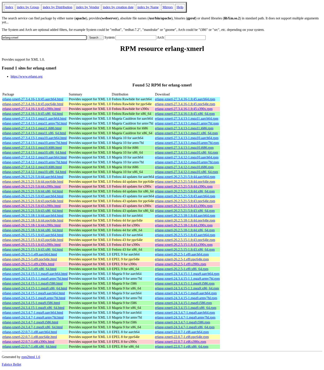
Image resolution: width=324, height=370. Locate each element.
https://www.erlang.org (27, 76)
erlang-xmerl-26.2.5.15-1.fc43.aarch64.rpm (185, 235)
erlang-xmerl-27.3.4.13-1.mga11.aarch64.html (34, 118)
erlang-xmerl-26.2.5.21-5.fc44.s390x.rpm (183, 186)
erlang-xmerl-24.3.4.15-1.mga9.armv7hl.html (33, 298)
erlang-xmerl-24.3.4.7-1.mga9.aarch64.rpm (185, 312)
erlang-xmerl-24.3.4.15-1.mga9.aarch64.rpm (186, 293)
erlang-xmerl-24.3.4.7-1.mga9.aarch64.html (32, 312)
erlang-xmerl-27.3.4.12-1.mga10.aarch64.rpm (186, 157)
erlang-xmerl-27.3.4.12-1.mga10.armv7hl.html (34, 162)
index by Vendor (87, 7)
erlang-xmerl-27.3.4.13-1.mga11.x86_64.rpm (186, 133)
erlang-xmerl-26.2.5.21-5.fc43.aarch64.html (32, 196)
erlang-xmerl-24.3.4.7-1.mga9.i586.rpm (182, 322)
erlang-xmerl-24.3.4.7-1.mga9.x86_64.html (32, 327)
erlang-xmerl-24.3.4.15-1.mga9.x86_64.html (33, 308)
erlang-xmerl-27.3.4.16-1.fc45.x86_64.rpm (185, 114)
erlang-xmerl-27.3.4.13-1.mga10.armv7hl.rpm (187, 143)
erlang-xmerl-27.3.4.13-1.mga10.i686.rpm (184, 147)
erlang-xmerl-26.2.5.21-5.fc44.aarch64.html (32, 177)
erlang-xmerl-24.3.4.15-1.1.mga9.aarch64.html (34, 274)
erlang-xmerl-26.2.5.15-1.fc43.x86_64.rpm (185, 249)
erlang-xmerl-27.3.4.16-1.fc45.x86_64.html (32, 114)
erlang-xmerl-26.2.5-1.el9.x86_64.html (29, 269)
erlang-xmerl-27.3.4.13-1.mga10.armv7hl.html (34, 143)
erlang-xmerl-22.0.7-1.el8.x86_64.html (29, 346)
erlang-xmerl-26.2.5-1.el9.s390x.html (28, 264)
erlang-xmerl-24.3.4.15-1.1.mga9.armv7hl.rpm (187, 278)
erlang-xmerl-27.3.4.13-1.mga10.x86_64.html (34, 152)
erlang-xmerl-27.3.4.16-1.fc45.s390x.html (31, 109)
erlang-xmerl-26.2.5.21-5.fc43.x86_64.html (32, 211)
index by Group (28, 7)
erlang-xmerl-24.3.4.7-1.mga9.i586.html (30, 322)
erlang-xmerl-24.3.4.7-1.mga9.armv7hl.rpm (185, 317)
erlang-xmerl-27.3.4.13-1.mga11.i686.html (31, 128)
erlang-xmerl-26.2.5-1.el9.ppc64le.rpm (182, 259)
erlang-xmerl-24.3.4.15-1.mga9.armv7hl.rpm (186, 298)
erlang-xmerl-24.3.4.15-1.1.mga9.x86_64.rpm (187, 288)
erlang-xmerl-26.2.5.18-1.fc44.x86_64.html (32, 230)
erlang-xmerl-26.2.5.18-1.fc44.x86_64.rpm (185, 230)
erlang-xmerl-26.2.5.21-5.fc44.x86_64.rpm (185, 191)
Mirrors (167, 7)
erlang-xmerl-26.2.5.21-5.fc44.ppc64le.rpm (185, 181)
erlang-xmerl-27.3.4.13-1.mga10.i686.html (32, 147)
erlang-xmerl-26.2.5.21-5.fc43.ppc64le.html (32, 201)
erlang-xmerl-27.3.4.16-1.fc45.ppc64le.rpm (185, 104)
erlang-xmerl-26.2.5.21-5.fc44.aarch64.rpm (185, 177)
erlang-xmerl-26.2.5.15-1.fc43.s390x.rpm (183, 245)
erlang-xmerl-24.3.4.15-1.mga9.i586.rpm (183, 303)
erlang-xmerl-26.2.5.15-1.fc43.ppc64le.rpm (185, 240)
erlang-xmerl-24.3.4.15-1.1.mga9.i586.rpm (184, 283)
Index (9, 7)
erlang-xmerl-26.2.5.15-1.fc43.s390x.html (31, 245)
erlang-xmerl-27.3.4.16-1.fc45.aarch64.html (32, 99)
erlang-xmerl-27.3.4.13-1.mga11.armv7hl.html (34, 123)
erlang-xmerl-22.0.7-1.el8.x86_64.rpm (181, 346)
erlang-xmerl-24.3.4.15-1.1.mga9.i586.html (32, 283)
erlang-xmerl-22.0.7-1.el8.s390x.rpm (180, 342)
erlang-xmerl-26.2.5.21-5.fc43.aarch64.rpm (185, 196)
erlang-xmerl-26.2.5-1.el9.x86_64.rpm (181, 269)
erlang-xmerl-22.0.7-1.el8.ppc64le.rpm (182, 337)
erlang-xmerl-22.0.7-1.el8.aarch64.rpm (182, 332)
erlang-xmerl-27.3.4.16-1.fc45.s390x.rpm (183, 109)
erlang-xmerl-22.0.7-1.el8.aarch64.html (29, 332)
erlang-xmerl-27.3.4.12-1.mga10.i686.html (32, 167)
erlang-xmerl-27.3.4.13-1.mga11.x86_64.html (34, 133)
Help (180, 7)
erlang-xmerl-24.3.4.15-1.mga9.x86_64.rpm (185, 308)
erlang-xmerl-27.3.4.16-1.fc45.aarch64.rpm (185, 99)
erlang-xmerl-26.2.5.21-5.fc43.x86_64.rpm (185, 211)
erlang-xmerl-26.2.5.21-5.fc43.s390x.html (31, 206)
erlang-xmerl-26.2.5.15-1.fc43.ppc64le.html (32, 240)
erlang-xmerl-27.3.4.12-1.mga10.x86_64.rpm (186, 172)
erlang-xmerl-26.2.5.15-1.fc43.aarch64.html (32, 235)
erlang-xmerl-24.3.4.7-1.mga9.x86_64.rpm (184, 327)
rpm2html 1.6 (30, 357)
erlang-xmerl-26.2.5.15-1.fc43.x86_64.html (32, 249)
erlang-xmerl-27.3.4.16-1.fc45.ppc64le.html (32, 104)
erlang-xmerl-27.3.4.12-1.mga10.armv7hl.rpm (187, 162)
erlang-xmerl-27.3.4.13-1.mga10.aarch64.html (34, 138)
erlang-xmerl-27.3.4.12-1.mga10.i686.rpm (184, 167)
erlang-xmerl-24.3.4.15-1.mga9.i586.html (31, 303)
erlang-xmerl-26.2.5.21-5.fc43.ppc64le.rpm (185, 201)
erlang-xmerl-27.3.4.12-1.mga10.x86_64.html (34, 172)
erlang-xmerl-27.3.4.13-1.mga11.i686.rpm (184, 128)
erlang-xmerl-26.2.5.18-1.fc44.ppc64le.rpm (185, 220)
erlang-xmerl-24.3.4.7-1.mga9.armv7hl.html (32, 317)
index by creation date (118, 7)
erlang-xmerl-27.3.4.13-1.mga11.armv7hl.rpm (187, 123)
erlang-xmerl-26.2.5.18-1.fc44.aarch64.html (32, 215)
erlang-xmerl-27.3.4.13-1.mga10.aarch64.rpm (186, 138)
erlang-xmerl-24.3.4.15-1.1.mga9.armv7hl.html (35, 278)
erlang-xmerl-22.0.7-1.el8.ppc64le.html (29, 337)
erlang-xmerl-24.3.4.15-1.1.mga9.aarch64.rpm (187, 274)
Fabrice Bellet (11, 364)
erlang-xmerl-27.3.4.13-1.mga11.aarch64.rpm (186, 118)
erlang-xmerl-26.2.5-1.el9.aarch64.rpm (182, 254)
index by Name (148, 7)
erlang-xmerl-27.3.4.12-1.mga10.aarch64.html (34, 157)
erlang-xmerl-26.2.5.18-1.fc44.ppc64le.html (32, 220)
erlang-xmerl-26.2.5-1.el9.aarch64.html (29, 254)
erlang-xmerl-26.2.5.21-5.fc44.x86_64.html (32, 191)
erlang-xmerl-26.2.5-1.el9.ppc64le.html (29, 259)
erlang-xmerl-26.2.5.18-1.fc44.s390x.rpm (183, 225)
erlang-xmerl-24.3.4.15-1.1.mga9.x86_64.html (34, 288)
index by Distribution (57, 7)
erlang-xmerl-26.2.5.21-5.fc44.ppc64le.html (32, 181)
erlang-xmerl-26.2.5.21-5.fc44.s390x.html (31, 186)
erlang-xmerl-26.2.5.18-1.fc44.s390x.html (31, 225)
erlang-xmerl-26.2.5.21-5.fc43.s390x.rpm (183, 206)
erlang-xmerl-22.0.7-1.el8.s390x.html (28, 342)
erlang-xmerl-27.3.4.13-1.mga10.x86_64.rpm (186, 152)
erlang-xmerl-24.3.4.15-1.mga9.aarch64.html (33, 293)
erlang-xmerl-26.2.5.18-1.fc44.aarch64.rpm (185, 215)
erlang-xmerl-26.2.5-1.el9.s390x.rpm (180, 264)
